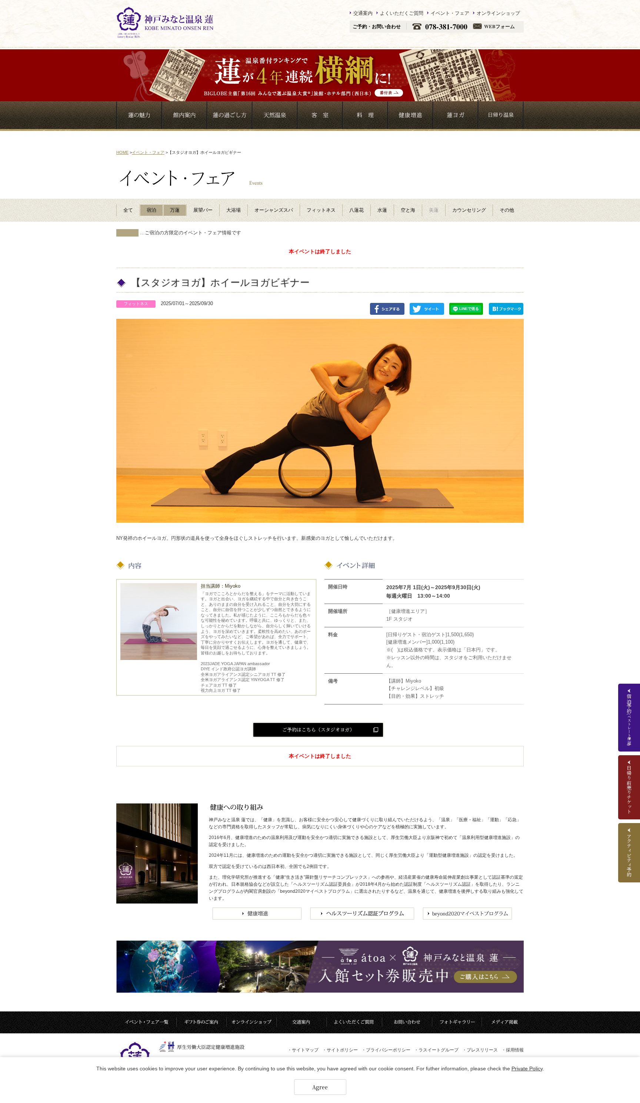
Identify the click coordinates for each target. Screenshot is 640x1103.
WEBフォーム (499, 26)
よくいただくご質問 (401, 13)
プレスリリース (480, 1050)
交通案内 (363, 13)
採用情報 (512, 1050)
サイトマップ (303, 1050)
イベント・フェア (450, 13)
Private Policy (527, 1068)
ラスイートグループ (436, 1050)
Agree (320, 1087)
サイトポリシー (340, 1050)
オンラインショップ (498, 13)
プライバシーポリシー (385, 1050)
